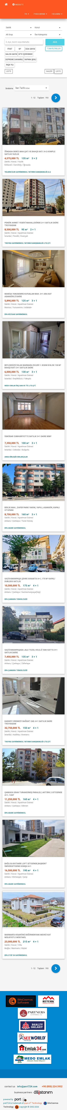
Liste (8, 71)
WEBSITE (19, 4)
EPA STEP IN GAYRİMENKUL (16, 955)
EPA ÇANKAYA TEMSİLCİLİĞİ (16, 599)
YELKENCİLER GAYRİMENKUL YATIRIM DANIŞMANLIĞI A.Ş (28, 172)
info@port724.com (27, 1086)
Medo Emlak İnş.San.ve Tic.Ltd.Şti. (20, 386)
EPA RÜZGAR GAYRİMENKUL (16, 314)
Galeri (49, 71)
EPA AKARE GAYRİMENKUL (15, 528)
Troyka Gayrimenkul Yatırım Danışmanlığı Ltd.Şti (27, 243)
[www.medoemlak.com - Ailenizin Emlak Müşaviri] (32, 1059)
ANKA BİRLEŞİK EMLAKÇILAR (16, 457)
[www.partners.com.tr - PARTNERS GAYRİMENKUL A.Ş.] (32, 1013)
